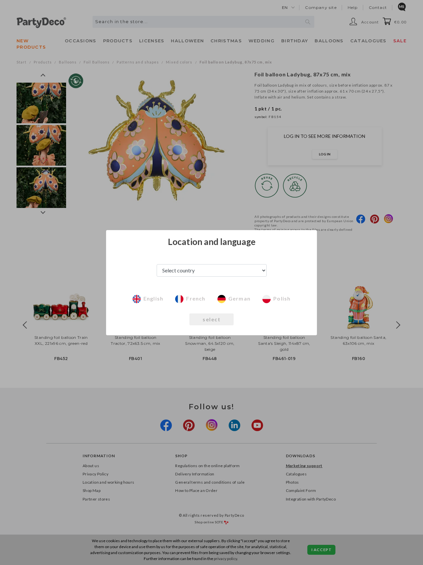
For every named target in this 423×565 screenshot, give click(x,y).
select (211, 319)
